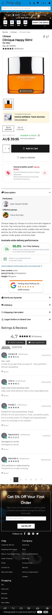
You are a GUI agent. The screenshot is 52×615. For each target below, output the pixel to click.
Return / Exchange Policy (10, 554)
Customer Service (7, 545)
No (46, 612)
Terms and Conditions (30, 554)
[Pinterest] (33, 534)
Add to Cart (31, 148)
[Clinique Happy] (8, 104)
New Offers (5, 603)
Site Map (4, 598)
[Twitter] (47, 37)
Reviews (4, 593)
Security (25, 567)
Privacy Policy (27, 563)
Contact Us (5, 567)
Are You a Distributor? (30, 572)
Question (17, 347)
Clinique (14, 32)
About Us (25, 545)
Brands (5, 32)
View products (21, 120)
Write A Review (17, 342)
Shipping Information (9, 549)
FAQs (3, 563)
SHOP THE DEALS (41, 22)
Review (6, 347)
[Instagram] (29, 534)
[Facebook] (44, 37)
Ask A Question (37, 342)
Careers (25, 576)
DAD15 (17, 15)
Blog (24, 549)
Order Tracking (6, 558)
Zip (2, 584)
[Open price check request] (44, 173)
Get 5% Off (26, 526)
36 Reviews (18, 49)
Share (5, 372)
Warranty (25, 558)
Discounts (4, 589)
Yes (39, 612)
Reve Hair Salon (7, 572)
